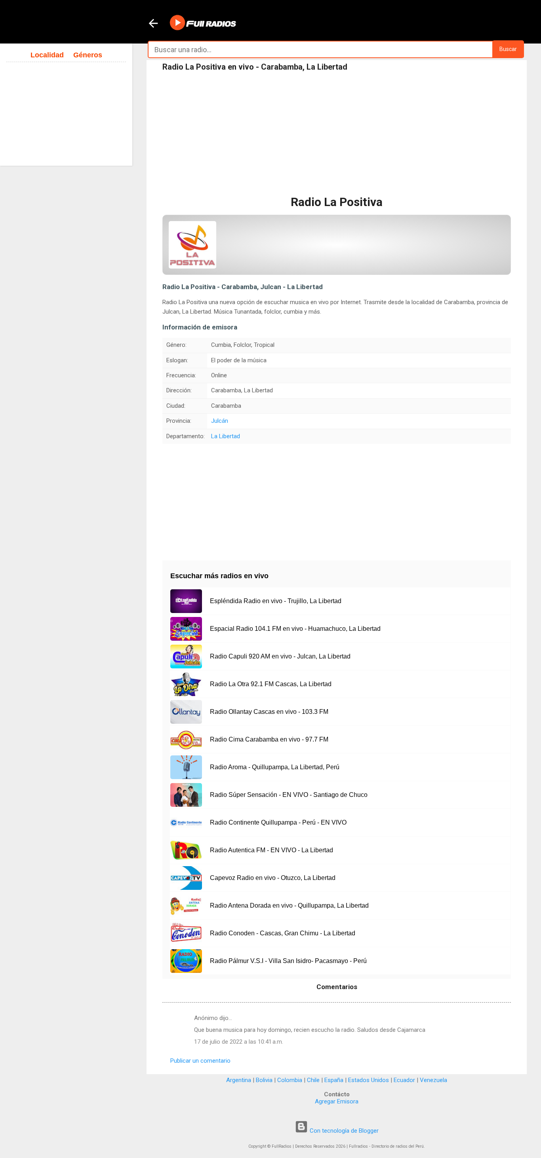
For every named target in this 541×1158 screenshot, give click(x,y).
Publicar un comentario (200, 1060)
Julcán (219, 420)
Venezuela (433, 1080)
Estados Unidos (368, 1080)
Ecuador (404, 1080)
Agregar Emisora (336, 1101)
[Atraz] (153, 24)
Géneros (87, 55)
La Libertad (225, 436)
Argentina (238, 1080)
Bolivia (264, 1080)
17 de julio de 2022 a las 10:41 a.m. (238, 1041)
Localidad (47, 55)
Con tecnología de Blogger (343, 1130)
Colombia (289, 1080)
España (333, 1080)
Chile (313, 1080)
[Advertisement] (336, 134)
